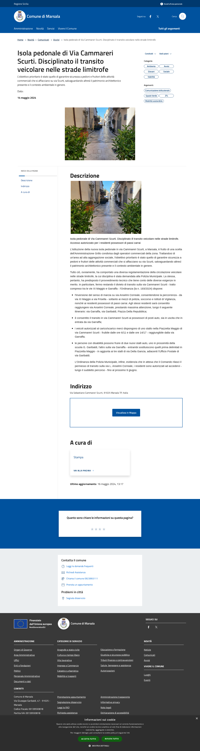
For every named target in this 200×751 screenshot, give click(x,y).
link (128, 733)
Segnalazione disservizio (69, 702)
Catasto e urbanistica (67, 671)
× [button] (197, 718)
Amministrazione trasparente (115, 697)
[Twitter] (156, 16)
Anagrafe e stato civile (68, 649)
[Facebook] (149, 16)
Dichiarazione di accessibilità (115, 712)
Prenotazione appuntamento (71, 697)
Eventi (147, 680)
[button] (100, 745)
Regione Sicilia (21, 4)
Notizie (147, 649)
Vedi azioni (164, 53)
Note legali (106, 707)
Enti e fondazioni (22, 665)
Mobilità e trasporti (66, 676)
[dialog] (100, 733)
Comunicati (43, 39)
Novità (31, 39)
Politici (17, 671)
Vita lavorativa (64, 660)
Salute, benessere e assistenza (116, 665)
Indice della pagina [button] (29, 170)
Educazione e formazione (113, 649)
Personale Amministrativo (27, 676)
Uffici (16, 660)
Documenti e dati (22, 681)
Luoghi (147, 675)
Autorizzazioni (108, 670)
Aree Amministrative (24, 655)
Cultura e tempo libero (68, 655)
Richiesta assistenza (67, 712)
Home (20, 39)
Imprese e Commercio (68, 665)
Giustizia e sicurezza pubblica (115, 655)
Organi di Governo (23, 649)
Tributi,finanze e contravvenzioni (117, 660)
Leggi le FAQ (63, 707)
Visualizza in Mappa (126, 412)
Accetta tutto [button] (88, 739)
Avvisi (56, 39)
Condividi (149, 53)
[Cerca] (182, 16)
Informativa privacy (110, 702)
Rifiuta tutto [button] (112, 739)
